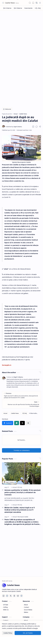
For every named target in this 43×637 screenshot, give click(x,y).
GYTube (5, 605)
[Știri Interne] (7, 8)
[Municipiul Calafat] (23, 517)
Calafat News (10, 3)
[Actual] (5, 413)
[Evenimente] (28, 8)
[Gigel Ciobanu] (14, 127)
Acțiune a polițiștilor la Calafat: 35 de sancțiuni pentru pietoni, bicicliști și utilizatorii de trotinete (22, 492)
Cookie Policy (8, 633)
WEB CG (5, 610)
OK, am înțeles (28, 633)
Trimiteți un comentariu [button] (22, 450)
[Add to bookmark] (39, 464)
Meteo (26, 612)
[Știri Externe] (18, 8)
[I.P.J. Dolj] (38, 8)
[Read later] (33, 126)
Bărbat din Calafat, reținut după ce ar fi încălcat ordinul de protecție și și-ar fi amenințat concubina (19, 510)
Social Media (28, 610)
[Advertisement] (21, 34)
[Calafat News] (15, 413)
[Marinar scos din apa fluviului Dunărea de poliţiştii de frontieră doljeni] (21, 404)
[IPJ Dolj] (24, 413)
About (26, 605)
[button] (3, 2)
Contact (26, 607)
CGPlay (5, 607)
